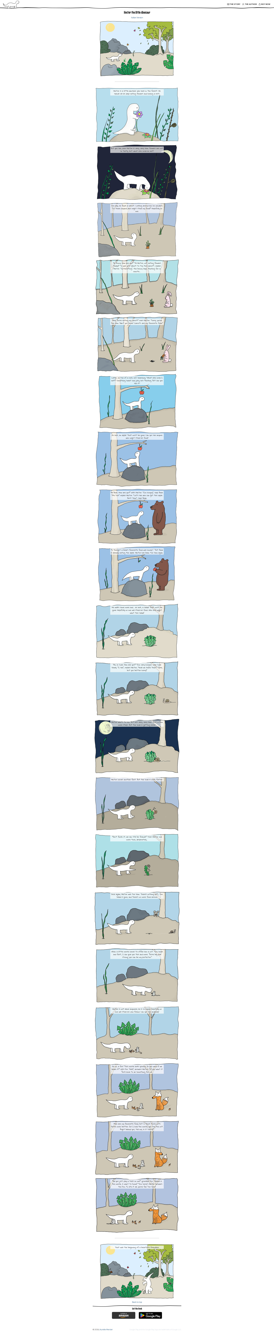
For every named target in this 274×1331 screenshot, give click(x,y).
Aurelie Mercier (106, 1330)
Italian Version (137, 18)
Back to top (137, 1302)
